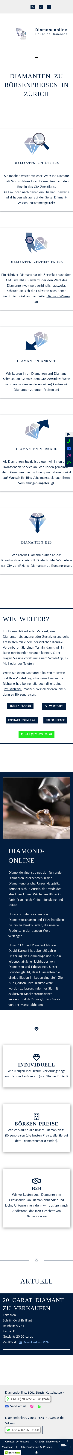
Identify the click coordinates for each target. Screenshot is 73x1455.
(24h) (30, 1399)
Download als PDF (34, 1342)
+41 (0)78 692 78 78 (36, 734)
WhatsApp (54, 706)
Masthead (7, 1447)
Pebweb (24, 1441)
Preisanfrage (13, 689)
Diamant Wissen (58, 296)
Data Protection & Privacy (36, 1447)
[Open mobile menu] (36, 56)
